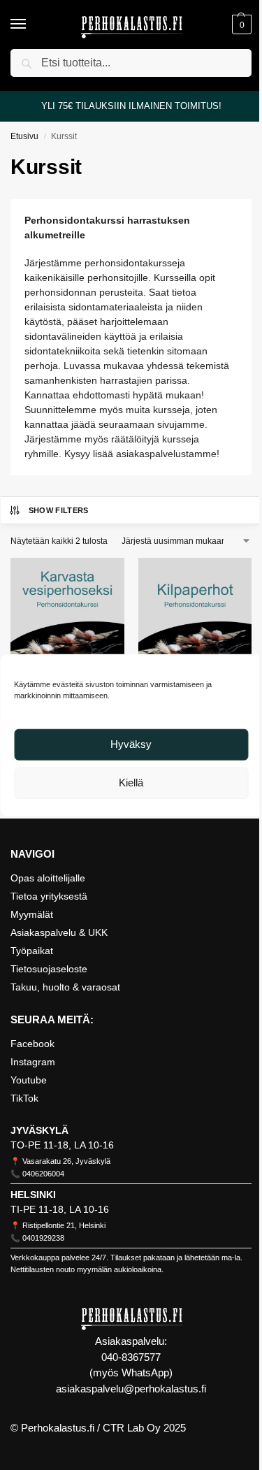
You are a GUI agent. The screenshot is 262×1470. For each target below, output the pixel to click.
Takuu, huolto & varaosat (65, 987)
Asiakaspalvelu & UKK (59, 932)
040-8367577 (131, 1357)
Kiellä (131, 782)
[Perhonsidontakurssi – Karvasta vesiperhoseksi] (67, 615)
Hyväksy (131, 744)
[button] (240, 24)
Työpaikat (31, 950)
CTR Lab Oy (132, 1428)
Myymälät (31, 914)
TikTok (24, 1098)
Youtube (28, 1080)
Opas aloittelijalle (47, 878)
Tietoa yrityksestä (48, 896)
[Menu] (31, 24)
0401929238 (43, 1238)
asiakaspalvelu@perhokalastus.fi (131, 1389)
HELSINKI (33, 1194)
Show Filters (59, 510)
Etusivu (24, 136)
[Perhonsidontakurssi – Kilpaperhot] (195, 615)
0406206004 (43, 1173)
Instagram (32, 1061)
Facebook (32, 1043)
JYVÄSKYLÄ (39, 1130)
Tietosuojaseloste (48, 968)
